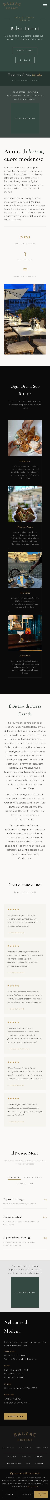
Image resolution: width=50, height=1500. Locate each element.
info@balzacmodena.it (16, 1402)
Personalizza (27, 1494)
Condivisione (14, 1178)
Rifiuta (9, 1494)
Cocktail (39, 1464)
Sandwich (37, 1178)
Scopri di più (33, 1486)
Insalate (21, 1184)
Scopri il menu (25, 50)
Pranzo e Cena (14, 1464)
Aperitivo (38, 1457)
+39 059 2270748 (12, 1399)
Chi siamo (25, 60)
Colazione (11, 1457)
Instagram (8, 1447)
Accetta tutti (42, 1494)
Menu (28, 1464)
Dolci (30, 1184)
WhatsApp (42, 1447)
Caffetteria (25, 1457)
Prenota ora (15, 1416)
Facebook (25, 1447)
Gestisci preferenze (25, 118)
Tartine (26, 1178)
